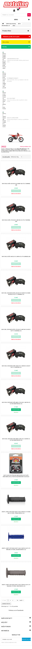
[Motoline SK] (16, 4)
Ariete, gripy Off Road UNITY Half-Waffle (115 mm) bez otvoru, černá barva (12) (16, 512)
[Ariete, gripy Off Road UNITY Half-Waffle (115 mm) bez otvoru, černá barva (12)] (16, 500)
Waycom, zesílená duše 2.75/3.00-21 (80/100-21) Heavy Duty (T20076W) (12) (16, 330)
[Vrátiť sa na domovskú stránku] (3, 24)
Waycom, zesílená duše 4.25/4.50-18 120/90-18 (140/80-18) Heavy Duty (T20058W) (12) (16, 293)
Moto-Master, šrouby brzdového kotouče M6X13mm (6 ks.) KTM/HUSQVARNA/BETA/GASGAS (16, 476)
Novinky (4, 46)
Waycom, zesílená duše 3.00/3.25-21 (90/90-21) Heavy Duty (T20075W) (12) (16, 366)
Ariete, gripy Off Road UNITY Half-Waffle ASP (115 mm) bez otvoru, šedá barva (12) (16, 585)
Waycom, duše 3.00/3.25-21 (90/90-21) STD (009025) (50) (16, 256)
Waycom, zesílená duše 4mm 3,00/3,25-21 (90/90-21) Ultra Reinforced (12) (16, 439)
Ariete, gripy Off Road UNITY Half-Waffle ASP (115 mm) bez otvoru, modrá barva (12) (16, 548)
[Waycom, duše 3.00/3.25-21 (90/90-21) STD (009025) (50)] (16, 244)
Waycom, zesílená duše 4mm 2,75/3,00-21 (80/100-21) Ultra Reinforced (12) (16, 403)
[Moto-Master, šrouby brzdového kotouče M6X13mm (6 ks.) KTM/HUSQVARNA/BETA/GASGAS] (16, 463)
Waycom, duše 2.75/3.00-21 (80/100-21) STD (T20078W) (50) (16, 220)
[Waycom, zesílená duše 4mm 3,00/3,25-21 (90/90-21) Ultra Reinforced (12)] (16, 427)
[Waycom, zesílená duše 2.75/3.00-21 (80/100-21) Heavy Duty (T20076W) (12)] (16, 317)
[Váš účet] (14, 10)
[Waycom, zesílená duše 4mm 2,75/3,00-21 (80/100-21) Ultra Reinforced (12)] (16, 390)
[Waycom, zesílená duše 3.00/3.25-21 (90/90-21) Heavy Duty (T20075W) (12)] (16, 354)
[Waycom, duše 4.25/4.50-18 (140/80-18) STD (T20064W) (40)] (16, 172)
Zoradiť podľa (6, 157)
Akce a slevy (5, 42)
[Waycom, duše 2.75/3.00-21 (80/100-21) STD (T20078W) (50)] (16, 208)
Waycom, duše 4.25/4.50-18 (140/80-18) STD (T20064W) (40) (16, 184)
